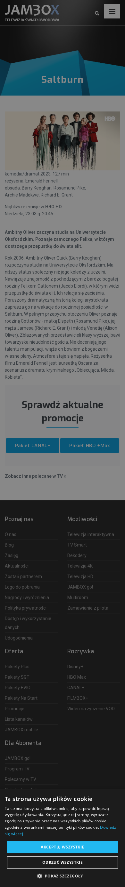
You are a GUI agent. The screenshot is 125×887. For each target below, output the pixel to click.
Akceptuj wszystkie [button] (62, 847)
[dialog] (62, 443)
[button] (62, 876)
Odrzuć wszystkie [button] (62, 862)
